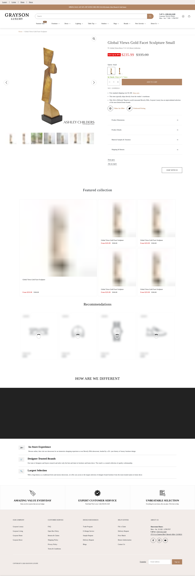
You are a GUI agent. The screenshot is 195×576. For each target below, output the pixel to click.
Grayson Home (17, 535)
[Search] (150, 16)
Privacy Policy (52, 544)
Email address (155, 562)
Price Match (122, 535)
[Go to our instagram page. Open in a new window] (159, 540)
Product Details (116, 130)
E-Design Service (88, 531)
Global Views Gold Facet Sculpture (34, 279)
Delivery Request (88, 540)
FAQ (49, 526)
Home (22, 2)
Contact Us (121, 544)
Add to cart (152, 82)
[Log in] (183, 16)
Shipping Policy (53, 540)
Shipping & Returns (118, 149)
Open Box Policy (53, 531)
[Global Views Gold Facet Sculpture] (58, 238)
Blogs (85, 544)
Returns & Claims (53, 535)
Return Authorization (124, 540)
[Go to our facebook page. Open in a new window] (153, 540)
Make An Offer (119, 108)
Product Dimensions (118, 120)
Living (14, 2)
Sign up (177, 562)
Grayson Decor (17, 540)
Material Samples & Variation (121, 140)
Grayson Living (18, 531)
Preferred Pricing (139, 108)
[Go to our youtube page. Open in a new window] (165, 540)
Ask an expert (112, 164)
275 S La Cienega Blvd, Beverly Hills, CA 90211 (166, 534)
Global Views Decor (116, 48)
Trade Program (88, 526)
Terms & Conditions (54, 549)
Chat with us (172, 170)
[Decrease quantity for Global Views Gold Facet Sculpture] (109, 82)
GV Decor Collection (133, 48)
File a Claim (122, 526)
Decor (31, 2)
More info (136, 93)
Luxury (4, 2)
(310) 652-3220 (161, 532)
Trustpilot (143, 562)
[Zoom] (93, 38)
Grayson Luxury (18, 526)
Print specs (111, 160)
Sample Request (88, 535)
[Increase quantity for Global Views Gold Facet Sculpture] (118, 82)
